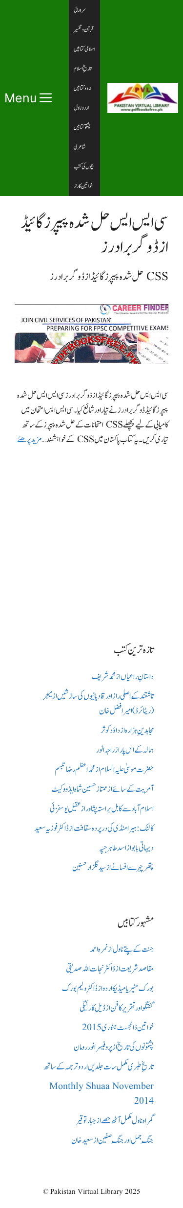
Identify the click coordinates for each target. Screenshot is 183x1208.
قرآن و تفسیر (83, 29)
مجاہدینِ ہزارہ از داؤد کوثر (127, 730)
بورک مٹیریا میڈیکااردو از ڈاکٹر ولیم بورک (108, 988)
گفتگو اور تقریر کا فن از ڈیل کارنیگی (117, 1008)
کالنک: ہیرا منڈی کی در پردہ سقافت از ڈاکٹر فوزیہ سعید (94, 828)
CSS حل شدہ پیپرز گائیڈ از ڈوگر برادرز (109, 276)
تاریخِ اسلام (83, 68)
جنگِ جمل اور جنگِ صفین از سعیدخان (112, 1140)
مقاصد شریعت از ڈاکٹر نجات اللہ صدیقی (110, 969)
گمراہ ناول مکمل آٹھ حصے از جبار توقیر (115, 1121)
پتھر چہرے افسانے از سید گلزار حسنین (113, 868)
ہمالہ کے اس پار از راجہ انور (125, 750)
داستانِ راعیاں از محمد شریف (123, 677)
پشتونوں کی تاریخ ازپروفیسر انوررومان (114, 1047)
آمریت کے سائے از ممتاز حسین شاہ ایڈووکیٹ (102, 789)
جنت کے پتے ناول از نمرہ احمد (122, 949)
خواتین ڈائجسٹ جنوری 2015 (118, 1028)
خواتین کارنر (83, 186)
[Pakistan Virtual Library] (142, 98)
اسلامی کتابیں (84, 49)
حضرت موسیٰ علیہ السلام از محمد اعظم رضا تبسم (104, 770)
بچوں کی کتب (84, 166)
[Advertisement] (91, 536)
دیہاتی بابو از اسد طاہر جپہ (126, 848)
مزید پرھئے (29, 440)
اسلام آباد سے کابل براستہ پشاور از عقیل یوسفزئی (102, 809)
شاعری (80, 147)
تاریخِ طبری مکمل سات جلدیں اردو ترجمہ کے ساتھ (98, 1067)
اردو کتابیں (82, 88)
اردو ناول (81, 108)
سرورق (80, 10)
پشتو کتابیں (82, 127)
